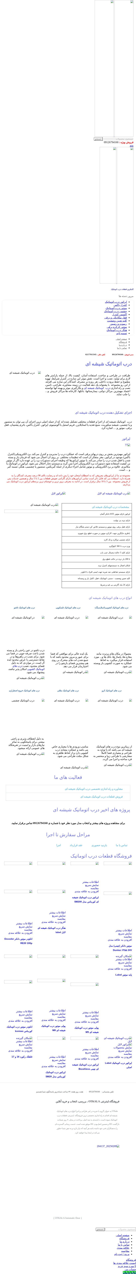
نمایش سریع (125, 933)
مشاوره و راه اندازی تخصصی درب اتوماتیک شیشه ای (94, 788)
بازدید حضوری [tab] (99, 845)
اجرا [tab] (58, 845)
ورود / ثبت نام (121, 1254)
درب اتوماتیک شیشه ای (97, 388)
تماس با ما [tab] (121, 845)
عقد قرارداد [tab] (76, 845)
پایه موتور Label (123, 974)
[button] (68, 789)
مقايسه (125, 1251)
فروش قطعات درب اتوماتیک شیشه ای (101, 796)
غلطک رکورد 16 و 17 (22, 1056)
